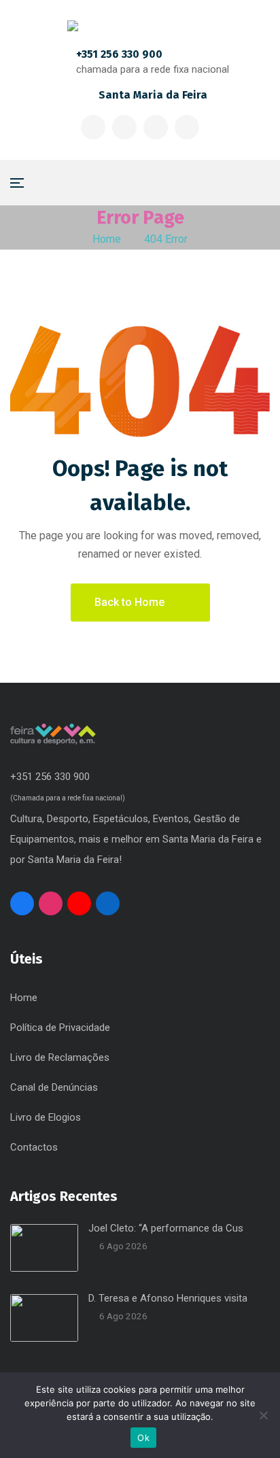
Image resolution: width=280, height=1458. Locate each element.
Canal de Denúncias (54, 1087)
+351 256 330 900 (119, 54)
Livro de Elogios (45, 1117)
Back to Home (129, 602)
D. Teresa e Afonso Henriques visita (167, 1298)
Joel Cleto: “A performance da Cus (165, 1228)
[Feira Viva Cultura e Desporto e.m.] (140, 25)
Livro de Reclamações (59, 1057)
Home (106, 239)
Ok (143, 1437)
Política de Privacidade (60, 1027)
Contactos (34, 1147)
